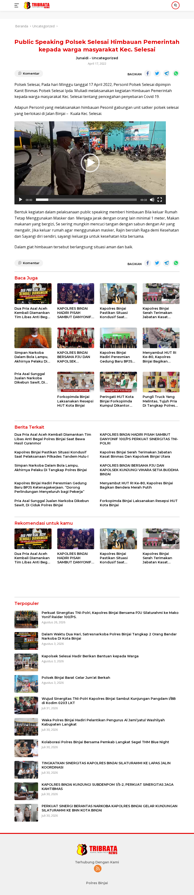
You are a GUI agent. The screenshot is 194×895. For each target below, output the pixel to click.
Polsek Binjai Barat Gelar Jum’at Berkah (76, 677)
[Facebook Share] (147, 73)
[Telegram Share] (166, 73)
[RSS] (97, 869)
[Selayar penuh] (159, 199)
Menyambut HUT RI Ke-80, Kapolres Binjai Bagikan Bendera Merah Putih (161, 356)
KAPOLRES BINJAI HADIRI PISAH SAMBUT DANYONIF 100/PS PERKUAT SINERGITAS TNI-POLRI (74, 312)
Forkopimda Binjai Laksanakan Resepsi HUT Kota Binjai (75, 401)
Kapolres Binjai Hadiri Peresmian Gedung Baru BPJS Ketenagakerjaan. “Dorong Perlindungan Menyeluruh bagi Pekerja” (116, 356)
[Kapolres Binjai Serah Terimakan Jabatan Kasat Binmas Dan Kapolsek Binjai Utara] (161, 293)
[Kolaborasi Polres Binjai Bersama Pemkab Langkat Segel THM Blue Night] (26, 748)
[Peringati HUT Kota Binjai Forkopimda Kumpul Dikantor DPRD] (118, 382)
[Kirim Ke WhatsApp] (176, 73)
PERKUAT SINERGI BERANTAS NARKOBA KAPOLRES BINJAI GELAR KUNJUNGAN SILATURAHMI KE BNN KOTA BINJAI (109, 808)
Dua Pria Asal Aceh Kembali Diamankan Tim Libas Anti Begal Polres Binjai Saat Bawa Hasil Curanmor (32, 312)
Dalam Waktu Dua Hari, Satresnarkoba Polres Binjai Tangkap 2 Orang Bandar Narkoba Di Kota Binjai (109, 636)
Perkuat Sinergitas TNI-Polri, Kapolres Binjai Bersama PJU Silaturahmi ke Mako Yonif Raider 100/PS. (110, 615)
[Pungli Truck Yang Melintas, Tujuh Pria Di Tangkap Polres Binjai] (161, 382)
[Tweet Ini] (157, 73)
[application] (90, 162)
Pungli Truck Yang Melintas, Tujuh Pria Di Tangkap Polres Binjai (160, 401)
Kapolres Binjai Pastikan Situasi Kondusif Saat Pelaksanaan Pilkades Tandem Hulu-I (115, 312)
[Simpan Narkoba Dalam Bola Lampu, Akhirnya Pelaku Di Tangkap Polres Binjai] (33, 338)
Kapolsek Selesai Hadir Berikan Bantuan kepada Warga (90, 656)
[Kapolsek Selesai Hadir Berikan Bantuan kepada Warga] (26, 662)
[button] (90, 162)
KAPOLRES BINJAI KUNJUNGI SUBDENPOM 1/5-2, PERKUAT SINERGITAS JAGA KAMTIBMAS (107, 786)
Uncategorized (105, 58)
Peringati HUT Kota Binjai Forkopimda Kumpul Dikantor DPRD (117, 401)
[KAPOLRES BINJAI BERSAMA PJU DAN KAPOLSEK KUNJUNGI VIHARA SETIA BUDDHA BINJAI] (75, 338)
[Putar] (20, 199)
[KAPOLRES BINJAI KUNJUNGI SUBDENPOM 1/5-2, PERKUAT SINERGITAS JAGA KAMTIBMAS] (26, 791)
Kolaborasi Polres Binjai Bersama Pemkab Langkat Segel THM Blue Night (105, 742)
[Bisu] (152, 199)
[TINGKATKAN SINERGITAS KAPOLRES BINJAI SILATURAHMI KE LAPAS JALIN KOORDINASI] (26, 770)
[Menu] (17, 5)
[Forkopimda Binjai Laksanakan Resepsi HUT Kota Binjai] (75, 382)
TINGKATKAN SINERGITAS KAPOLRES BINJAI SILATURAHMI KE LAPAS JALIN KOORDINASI (106, 765)
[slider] (86, 199)
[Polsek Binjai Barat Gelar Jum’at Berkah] (26, 684)
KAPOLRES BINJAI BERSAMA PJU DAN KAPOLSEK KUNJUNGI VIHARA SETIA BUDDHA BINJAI (73, 356)
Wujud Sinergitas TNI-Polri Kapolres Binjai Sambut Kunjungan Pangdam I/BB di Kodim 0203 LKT (109, 701)
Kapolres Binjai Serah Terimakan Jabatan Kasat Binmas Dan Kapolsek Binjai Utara (157, 312)
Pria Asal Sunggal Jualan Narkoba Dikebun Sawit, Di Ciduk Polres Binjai (30, 378)
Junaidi (82, 58)
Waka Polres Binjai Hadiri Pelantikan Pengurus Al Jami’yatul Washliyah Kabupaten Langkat (103, 722)
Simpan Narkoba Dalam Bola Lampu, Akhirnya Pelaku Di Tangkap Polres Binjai (31, 356)
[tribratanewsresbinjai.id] (36, 5)
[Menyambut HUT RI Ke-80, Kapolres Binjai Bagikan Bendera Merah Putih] (161, 338)
